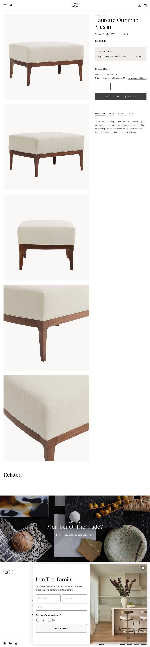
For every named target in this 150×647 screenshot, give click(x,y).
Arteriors (101, 15)
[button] (17, 569)
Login (58, 534)
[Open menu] (6, 5)
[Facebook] (5, 643)
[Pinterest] (10, 643)
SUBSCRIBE (61, 628)
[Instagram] (16, 643)
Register (67, 534)
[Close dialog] (143, 568)
